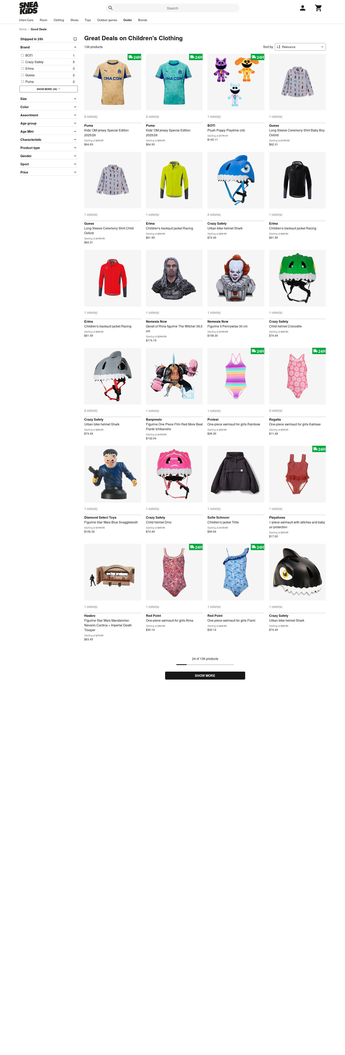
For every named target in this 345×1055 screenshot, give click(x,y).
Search (172, 8)
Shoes (74, 20)
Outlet (127, 20)
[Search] (110, 8)
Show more (205, 675)
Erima (150, 223)
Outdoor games (107, 20)
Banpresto (154, 419)
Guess (274, 125)
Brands (142, 20)
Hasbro (89, 615)
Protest (212, 419)
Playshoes (277, 517)
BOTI (211, 125)
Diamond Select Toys (100, 517)
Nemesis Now (156, 321)
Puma (88, 125)
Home (23, 29)
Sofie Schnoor (218, 517)
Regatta (275, 419)
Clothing (59, 20)
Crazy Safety (217, 223)
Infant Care (26, 20)
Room (43, 20)
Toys (88, 20)
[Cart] (319, 8)
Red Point (153, 615)
